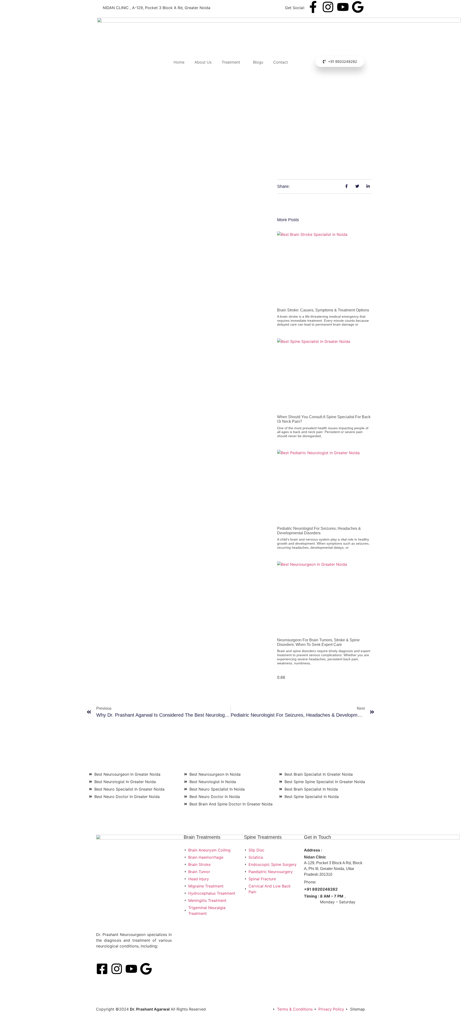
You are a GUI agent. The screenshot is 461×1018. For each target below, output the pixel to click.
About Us (203, 62)
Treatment (231, 62)
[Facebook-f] (313, 7)
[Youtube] (343, 7)
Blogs (258, 62)
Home (179, 62)
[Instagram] (328, 7)
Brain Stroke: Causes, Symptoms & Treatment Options (323, 310)
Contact (280, 62)
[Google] (358, 7)
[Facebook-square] (102, 969)
